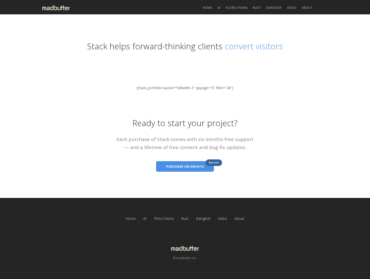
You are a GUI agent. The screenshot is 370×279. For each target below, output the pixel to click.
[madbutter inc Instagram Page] (185, 238)
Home (207, 8)
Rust (257, 8)
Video (292, 8)
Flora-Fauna (237, 8)
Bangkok (274, 8)
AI (218, 8)
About (307, 8)
